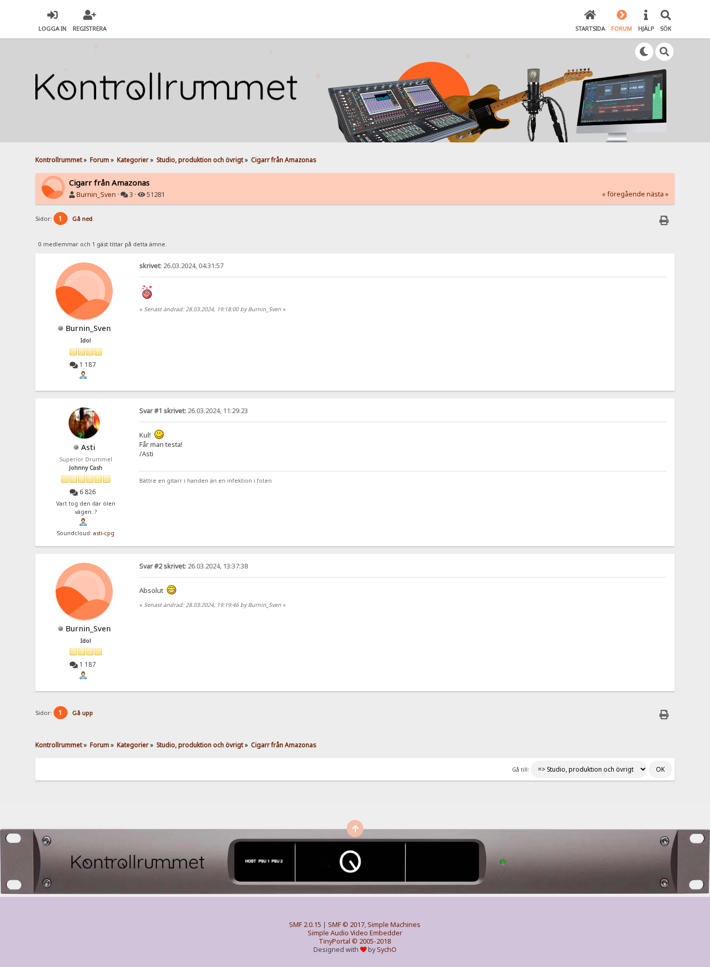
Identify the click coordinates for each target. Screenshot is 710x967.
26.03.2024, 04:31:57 (181, 265)
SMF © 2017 (346, 924)
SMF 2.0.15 (305, 924)
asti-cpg (103, 533)
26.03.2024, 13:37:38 (193, 566)
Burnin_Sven (96, 194)
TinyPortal (334, 941)
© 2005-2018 (371, 941)
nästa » (657, 194)
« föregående (623, 194)
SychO (387, 949)
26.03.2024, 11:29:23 (193, 410)
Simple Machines (393, 924)
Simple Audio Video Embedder (355, 933)
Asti (88, 447)
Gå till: (520, 769)
